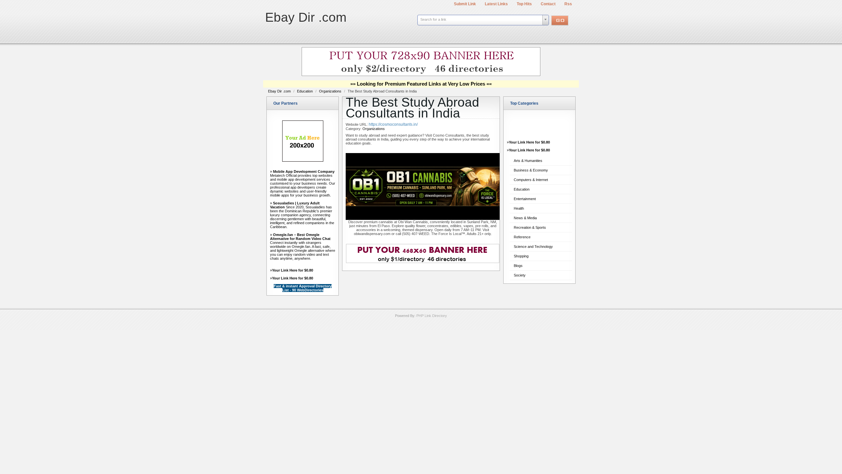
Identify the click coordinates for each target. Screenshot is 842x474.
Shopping (521, 256)
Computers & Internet (531, 180)
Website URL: (357, 124)
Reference (522, 237)
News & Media (525, 218)
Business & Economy (531, 170)
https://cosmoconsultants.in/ (393, 124)
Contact (548, 4)
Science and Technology (533, 247)
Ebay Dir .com (305, 17)
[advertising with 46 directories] (302, 160)
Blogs (518, 266)
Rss (568, 4)
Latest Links (496, 4)
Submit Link (465, 4)
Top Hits (524, 4)
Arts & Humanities (528, 161)
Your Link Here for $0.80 (292, 270)
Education (305, 91)
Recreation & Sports (530, 227)
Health (519, 208)
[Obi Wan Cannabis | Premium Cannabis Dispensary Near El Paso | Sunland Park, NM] (423, 219)
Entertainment (525, 199)
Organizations (330, 91)
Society (520, 275)
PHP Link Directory (431, 316)
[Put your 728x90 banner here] (421, 75)
